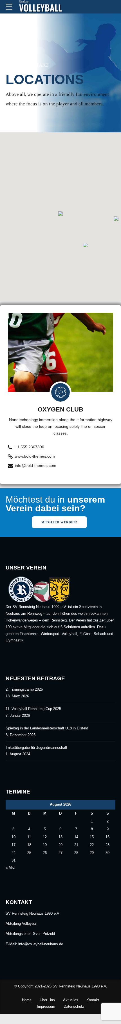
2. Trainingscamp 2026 (24, 689)
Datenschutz (74, 1007)
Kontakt (37, 65)
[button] (60, 214)
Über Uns (47, 1000)
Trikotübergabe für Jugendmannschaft (36, 748)
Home (12, 65)
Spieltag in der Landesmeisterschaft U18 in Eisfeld (47, 728)
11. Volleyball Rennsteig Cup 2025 (33, 709)
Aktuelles (70, 1000)
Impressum (46, 1007)
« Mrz (10, 868)
